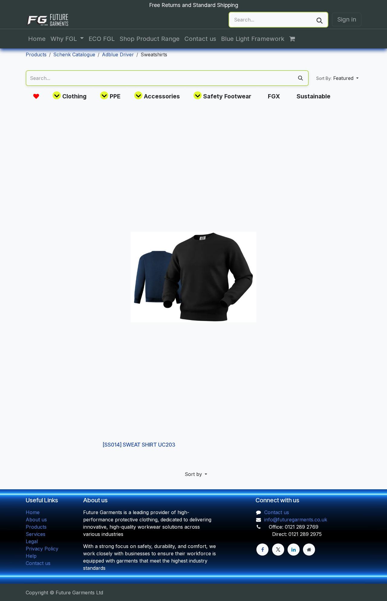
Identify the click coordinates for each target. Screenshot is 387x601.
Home (33, 512)
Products (36, 54)
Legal (32, 541)
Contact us (38, 563)
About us (36, 520)
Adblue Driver (118, 54)
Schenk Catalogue (74, 54)
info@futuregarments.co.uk (295, 520)
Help (31, 556)
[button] (337, 78)
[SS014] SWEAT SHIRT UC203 (139, 444)
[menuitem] (37, 39)
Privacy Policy (42, 549)
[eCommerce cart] (295, 38)
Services (35, 534)
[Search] (319, 19)
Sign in (346, 19)
